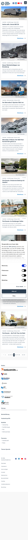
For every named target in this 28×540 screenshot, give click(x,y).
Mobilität (3, 422)
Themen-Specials (5, 449)
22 (8, 354)
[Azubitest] (14, 383)
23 (10, 354)
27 (17, 354)
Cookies (3, 481)
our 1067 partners (11, 246)
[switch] (24, 270)
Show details (19, 286)
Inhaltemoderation (5, 484)
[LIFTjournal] (14, 388)
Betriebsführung (5, 414)
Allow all (14, 291)
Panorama (4, 438)
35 (24, 354)
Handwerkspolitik (5, 418)
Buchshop (3, 487)
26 (15, 354)
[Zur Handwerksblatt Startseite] (5, 3)
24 (12, 354)
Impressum (4, 466)
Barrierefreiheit (4, 478)
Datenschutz (4, 475)
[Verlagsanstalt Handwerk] (14, 397)
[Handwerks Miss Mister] (14, 379)
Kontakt (3, 472)
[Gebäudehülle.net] (14, 369)
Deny (14, 296)
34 (22, 354)
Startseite (3, 463)
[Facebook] (13, 3)
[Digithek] (14, 402)
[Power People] (14, 374)
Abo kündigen (4, 469)
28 (19, 354)
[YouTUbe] (19, 3)
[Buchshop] (14, 392)
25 (14, 354)
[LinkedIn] (16, 3)
